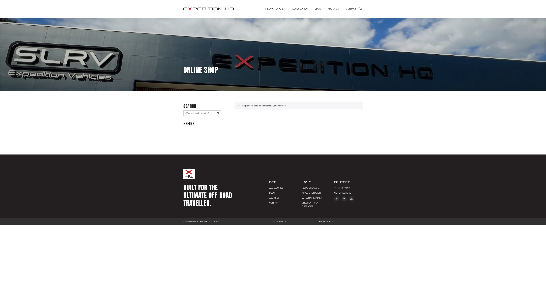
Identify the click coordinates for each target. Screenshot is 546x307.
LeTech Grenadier (312, 198)
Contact (351, 9)
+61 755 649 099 (342, 188)
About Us (333, 9)
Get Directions (342, 193)
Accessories (300, 9)
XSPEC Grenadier (311, 193)
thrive (331, 221)
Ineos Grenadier (311, 188)
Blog (318, 9)
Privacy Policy (279, 221)
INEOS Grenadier (275, 9)
